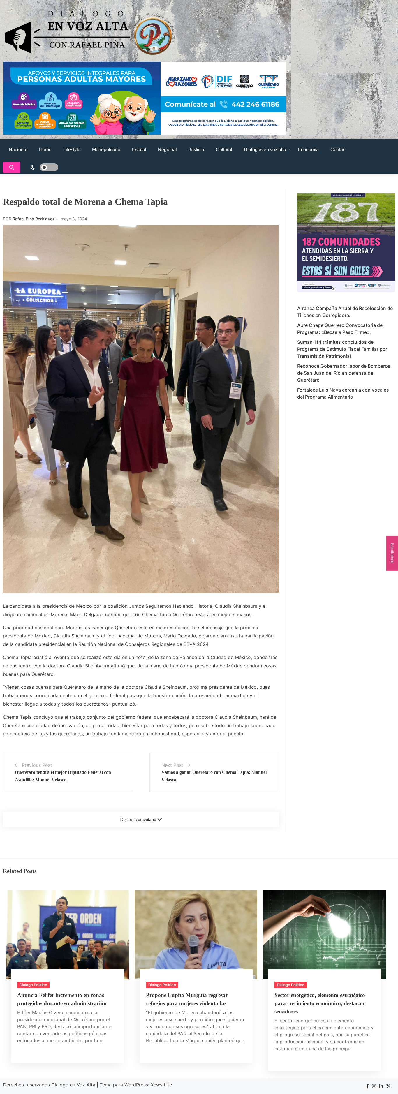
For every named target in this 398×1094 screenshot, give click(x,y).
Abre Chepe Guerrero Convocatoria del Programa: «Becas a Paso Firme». (340, 328)
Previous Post (37, 765)
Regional (167, 149)
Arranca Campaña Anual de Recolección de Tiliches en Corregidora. (345, 311)
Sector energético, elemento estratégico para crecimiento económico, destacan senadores (319, 1003)
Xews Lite (161, 1085)
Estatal (139, 149)
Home (45, 149)
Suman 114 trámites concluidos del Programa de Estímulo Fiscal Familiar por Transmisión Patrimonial (342, 349)
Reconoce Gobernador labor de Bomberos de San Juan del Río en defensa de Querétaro (343, 373)
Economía (308, 149)
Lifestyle (71, 149)
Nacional (18, 149)
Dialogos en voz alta (265, 149)
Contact (338, 149)
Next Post (172, 765)
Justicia (196, 149)
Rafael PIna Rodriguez (34, 218)
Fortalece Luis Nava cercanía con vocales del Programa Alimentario (343, 393)
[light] (40, 167)
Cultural (224, 149)
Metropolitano (106, 149)
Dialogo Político (33, 984)
